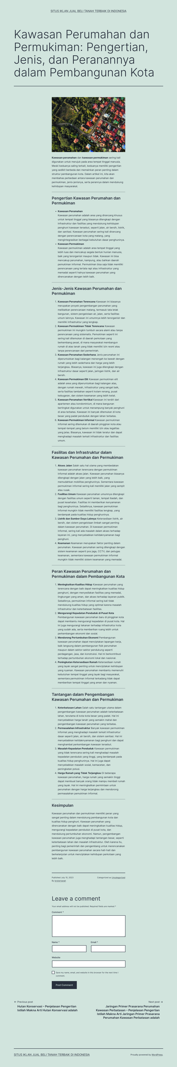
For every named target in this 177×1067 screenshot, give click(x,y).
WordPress (157, 1054)
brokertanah (60, 881)
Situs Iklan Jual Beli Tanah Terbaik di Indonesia (88, 11)
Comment (58, 912)
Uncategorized (118, 877)
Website (56, 957)
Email (94, 942)
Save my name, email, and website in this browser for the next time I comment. (87, 974)
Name (55, 942)
